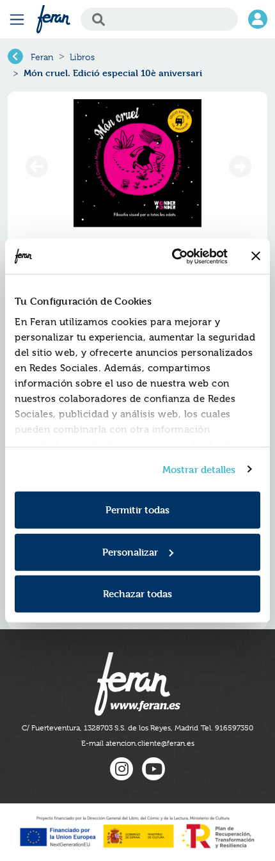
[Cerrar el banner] (255, 256)
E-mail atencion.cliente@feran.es (137, 743)
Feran (42, 57)
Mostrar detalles (199, 469)
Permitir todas (137, 510)
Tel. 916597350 (227, 727)
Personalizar (130, 551)
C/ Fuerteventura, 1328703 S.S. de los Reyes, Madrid (110, 727)
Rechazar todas (137, 594)
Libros (82, 57)
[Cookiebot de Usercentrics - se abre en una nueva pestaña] (173, 256)
